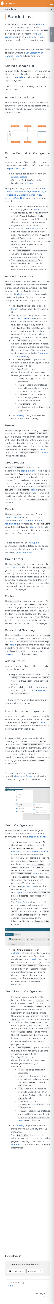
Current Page (17, 1271)
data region (43, 24)
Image (41, 37)
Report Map (21, 892)
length (14, 309)
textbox (44, 452)
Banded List (10, 9)
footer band (34, 228)
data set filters (25, 520)
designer (28, 183)
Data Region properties (29, 195)
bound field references (36, 851)
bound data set (13, 517)
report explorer (19, 177)
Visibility (9, 198)
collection (16, 851)
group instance (29, 471)
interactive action (24, 318)
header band (39, 209)
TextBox (30, 37)
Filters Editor (22, 902)
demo (43, 449)
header (19, 776)
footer (29, 776)
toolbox (21, 77)
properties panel (17, 168)
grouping (34, 542)
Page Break (20, 198)
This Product (33, 1271)
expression (29, 886)
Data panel (39, 690)
